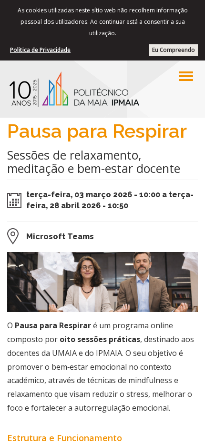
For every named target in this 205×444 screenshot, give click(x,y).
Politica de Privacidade (40, 50)
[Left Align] (186, 76)
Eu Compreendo (173, 50)
